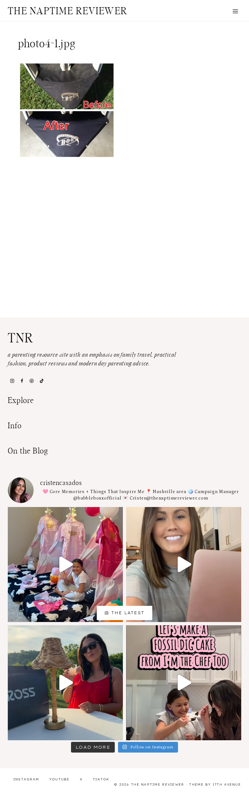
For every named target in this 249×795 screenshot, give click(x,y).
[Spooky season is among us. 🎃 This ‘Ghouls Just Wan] (65, 564)
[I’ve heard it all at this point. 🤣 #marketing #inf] (183, 564)
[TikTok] (41, 380)
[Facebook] (22, 380)
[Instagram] (12, 380)
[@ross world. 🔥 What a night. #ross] (65, 682)
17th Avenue (227, 784)
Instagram (26, 779)
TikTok (101, 779)
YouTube (59, 779)
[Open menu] (235, 11)
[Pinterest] (32, 380)
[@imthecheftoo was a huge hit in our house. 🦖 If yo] (183, 682)
